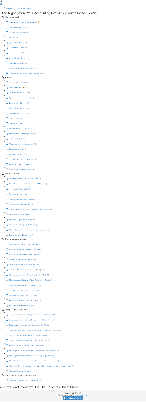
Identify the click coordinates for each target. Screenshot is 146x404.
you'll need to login (81, 395)
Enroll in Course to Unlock (73, 398)
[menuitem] (1, 5)
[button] (1, 2)
